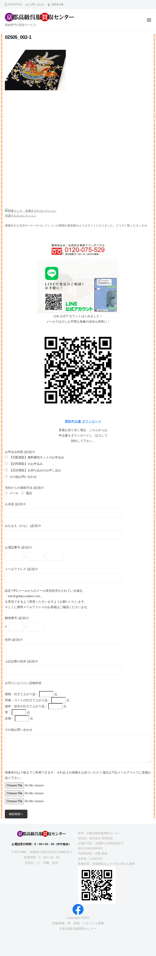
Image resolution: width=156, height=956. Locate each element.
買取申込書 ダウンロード (83, 421)
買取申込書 (57, 4)
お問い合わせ (36, 4)
